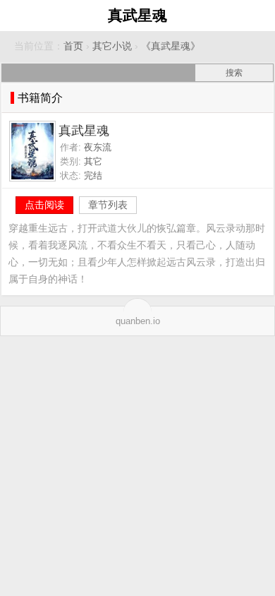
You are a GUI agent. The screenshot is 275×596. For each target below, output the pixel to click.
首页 (73, 46)
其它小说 (112, 46)
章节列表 (108, 204)
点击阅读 (44, 204)
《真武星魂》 (170, 46)
